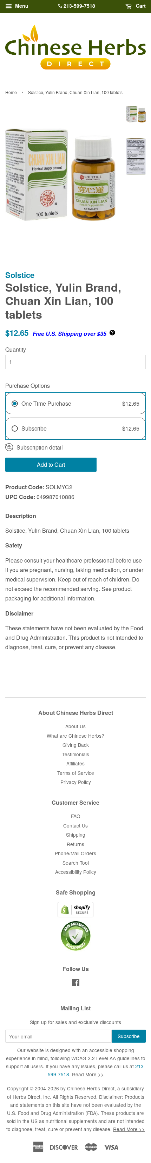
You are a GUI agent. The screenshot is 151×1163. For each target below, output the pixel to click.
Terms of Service (75, 772)
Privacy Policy (75, 781)
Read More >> (88, 1074)
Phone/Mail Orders (75, 853)
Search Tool (76, 862)
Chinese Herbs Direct (90, 1088)
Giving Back (76, 744)
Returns (75, 844)
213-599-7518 (78, 5)
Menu (21, 5)
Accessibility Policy (75, 871)
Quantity (15, 349)
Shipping (75, 834)
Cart (140, 5)
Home (11, 92)
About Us (75, 726)
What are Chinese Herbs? (75, 735)
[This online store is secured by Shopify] (75, 915)
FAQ (75, 815)
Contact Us (75, 825)
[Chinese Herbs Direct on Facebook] (76, 983)
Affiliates (75, 763)
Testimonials (75, 754)
